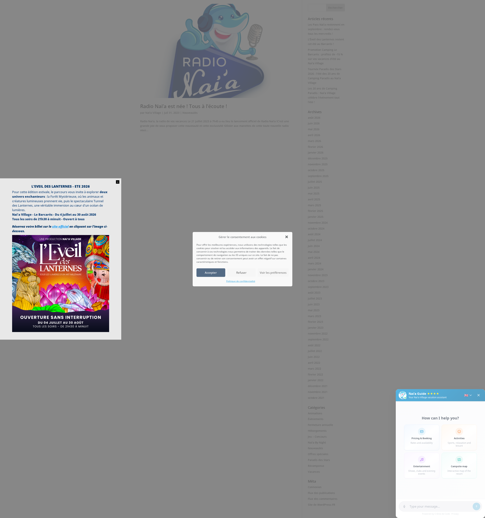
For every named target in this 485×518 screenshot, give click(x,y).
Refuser (241, 272)
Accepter (211, 272)
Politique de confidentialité (240, 281)
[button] (287, 237)
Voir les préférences (273, 272)
